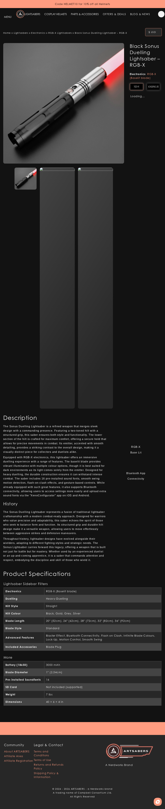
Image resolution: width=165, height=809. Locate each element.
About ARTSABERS (16, 751)
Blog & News (140, 14)
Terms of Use (42, 760)
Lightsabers (32, 14)
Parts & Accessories (85, 14)
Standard (52, 628)
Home (7, 32)
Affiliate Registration (18, 760)
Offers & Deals (114, 14)
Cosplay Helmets (55, 14)
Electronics (38, 32)
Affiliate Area (13, 756)
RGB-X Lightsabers (60, 32)
